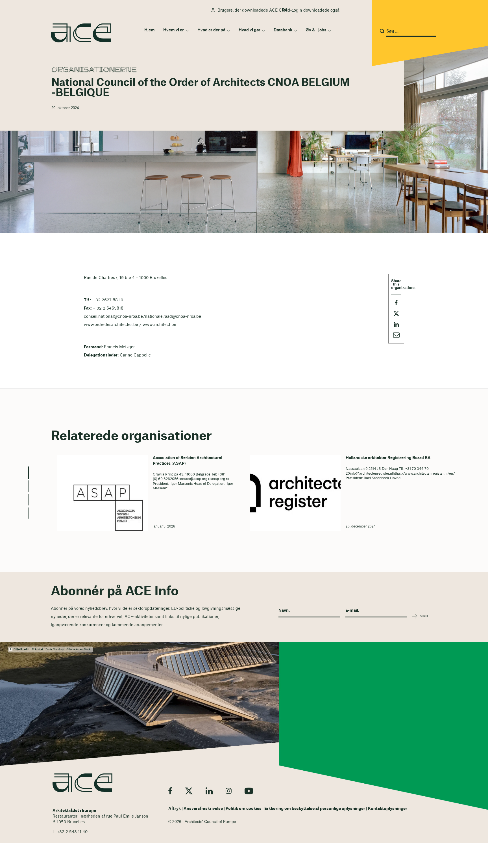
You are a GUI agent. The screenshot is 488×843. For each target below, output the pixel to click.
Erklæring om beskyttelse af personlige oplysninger (314, 809)
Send (424, 616)
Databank (283, 30)
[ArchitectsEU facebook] (170, 790)
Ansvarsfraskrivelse (203, 809)
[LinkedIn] (209, 790)
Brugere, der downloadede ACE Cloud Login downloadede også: (279, 10)
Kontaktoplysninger (387, 809)
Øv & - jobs (316, 30)
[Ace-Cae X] (189, 790)
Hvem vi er (173, 30)
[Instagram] (229, 790)
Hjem (149, 30)
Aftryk (174, 809)
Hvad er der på (211, 30)
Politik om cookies (244, 809)
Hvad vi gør (249, 30)
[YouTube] (249, 790)
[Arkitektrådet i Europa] (82, 782)
